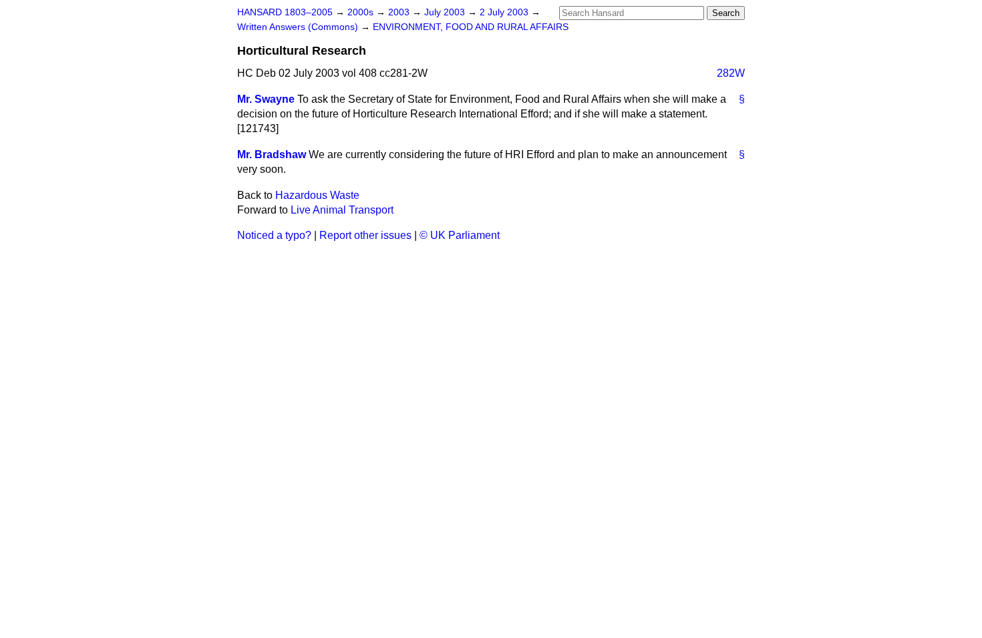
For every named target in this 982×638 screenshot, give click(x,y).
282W (731, 73)
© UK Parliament (460, 235)
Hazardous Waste (317, 195)
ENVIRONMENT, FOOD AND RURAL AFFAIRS (470, 27)
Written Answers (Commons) (299, 27)
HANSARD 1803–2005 (285, 12)
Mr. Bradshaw (271, 154)
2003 (400, 12)
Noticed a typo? (274, 235)
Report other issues (365, 235)
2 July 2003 (505, 12)
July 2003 (446, 12)
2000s (361, 12)
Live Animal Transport (342, 210)
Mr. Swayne (266, 99)
